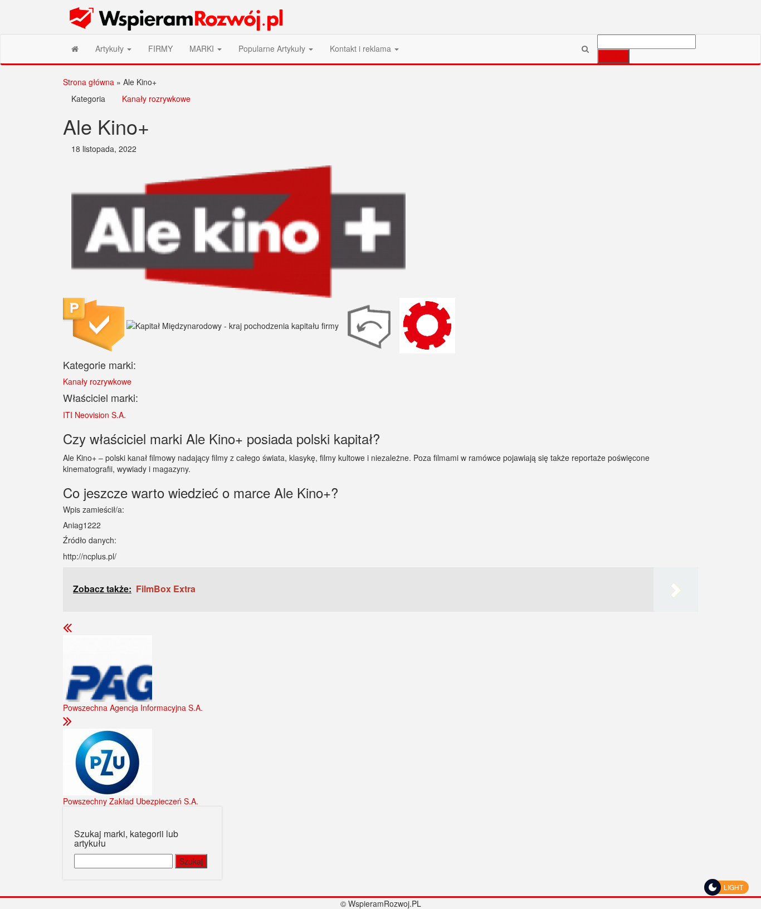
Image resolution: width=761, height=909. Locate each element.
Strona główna (88, 81)
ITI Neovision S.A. (94, 414)
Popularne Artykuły (273, 48)
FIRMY (160, 48)
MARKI (202, 48)
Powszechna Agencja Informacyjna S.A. (133, 707)
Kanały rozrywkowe (156, 98)
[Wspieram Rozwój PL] (75, 48)
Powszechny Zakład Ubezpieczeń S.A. (130, 801)
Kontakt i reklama (361, 48)
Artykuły (110, 48)
